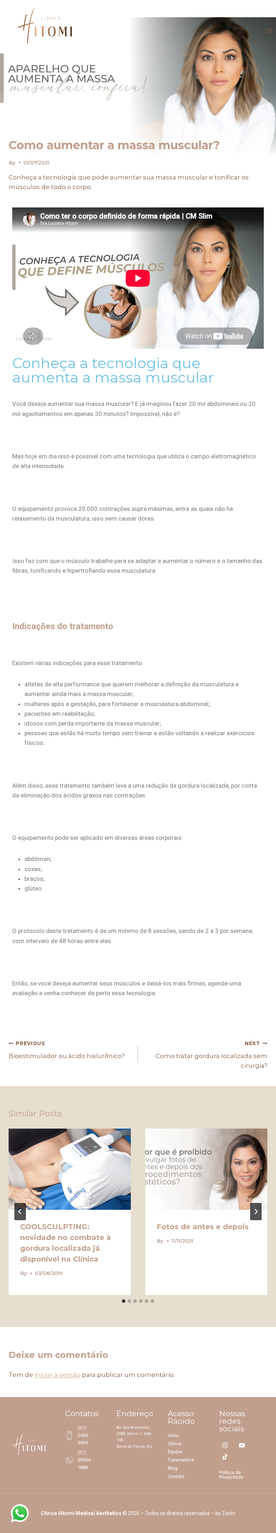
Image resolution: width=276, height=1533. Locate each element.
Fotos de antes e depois (203, 1226)
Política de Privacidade (231, 1475)
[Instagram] (225, 1445)
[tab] (123, 1301)
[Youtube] (241, 1445)
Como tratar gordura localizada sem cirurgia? (211, 1054)
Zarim (228, 1513)
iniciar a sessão (57, 1374)
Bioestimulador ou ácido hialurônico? (67, 1050)
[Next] (256, 1211)
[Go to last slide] (20, 1211)
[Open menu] (269, 30)
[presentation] (70, 1169)
